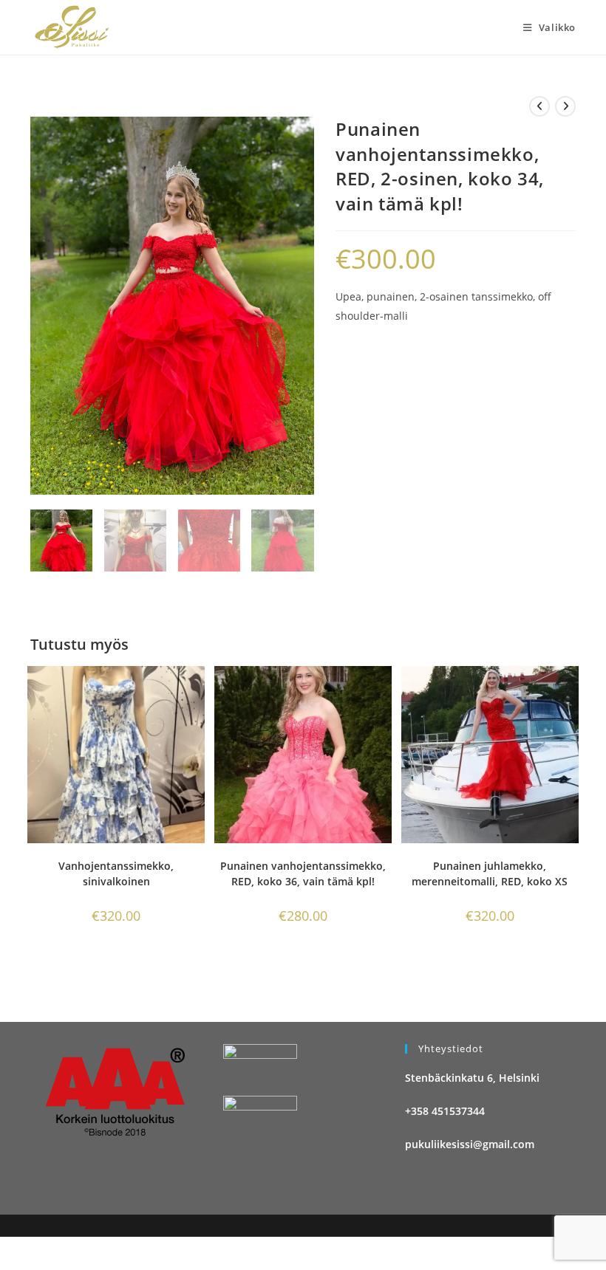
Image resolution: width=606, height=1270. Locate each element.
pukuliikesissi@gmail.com (469, 1144)
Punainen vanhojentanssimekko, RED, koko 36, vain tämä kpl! (303, 873)
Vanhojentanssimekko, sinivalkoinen (116, 873)
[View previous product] (539, 106)
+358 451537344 (445, 1111)
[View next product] (565, 106)
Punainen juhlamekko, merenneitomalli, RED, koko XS (490, 873)
